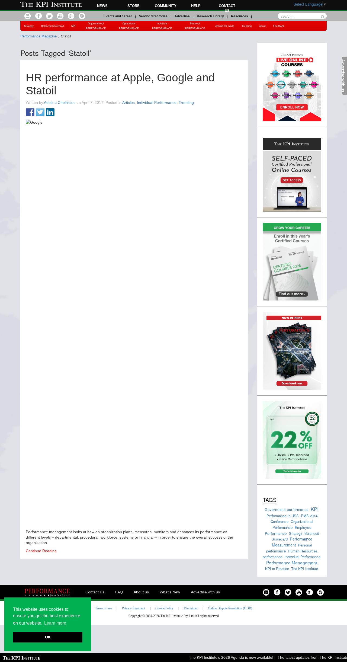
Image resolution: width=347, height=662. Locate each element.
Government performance (287, 509)
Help (196, 6)
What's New (170, 592)
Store (133, 6)
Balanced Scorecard (52, 26)
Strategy (29, 26)
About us (141, 592)
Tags (270, 500)
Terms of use (103, 608)
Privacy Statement (133, 608)
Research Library (210, 16)
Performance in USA (282, 515)
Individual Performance (156, 102)
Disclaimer (191, 608)
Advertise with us (205, 592)
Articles (128, 102)
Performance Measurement (292, 542)
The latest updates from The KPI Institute (307, 657)
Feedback (278, 26)
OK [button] (48, 637)
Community (165, 6)
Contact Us (94, 592)
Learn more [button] (55, 623)
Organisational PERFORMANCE (96, 26)
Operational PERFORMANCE (129, 26)
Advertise (182, 16)
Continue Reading (41, 551)
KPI (73, 26)
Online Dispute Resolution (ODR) (230, 608)
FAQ (119, 592)
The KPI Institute (304, 568)
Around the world (224, 26)
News (102, 6)
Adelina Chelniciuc (59, 102)
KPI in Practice (277, 568)
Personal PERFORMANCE (195, 26)
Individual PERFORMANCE (162, 26)
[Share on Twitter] (40, 112)
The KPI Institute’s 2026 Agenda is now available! (226, 657)
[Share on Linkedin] (50, 112)
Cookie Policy (164, 608)
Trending (247, 26)
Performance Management (291, 562)
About (262, 26)
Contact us (227, 8)
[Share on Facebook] (30, 112)
